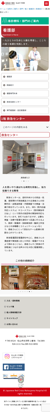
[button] (46, 3)
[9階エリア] (25, 278)
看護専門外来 (12, 93)
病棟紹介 (10, 85)
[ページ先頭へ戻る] (20, 384)
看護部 (9, 76)
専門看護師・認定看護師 (16, 110)
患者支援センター (14, 102)
